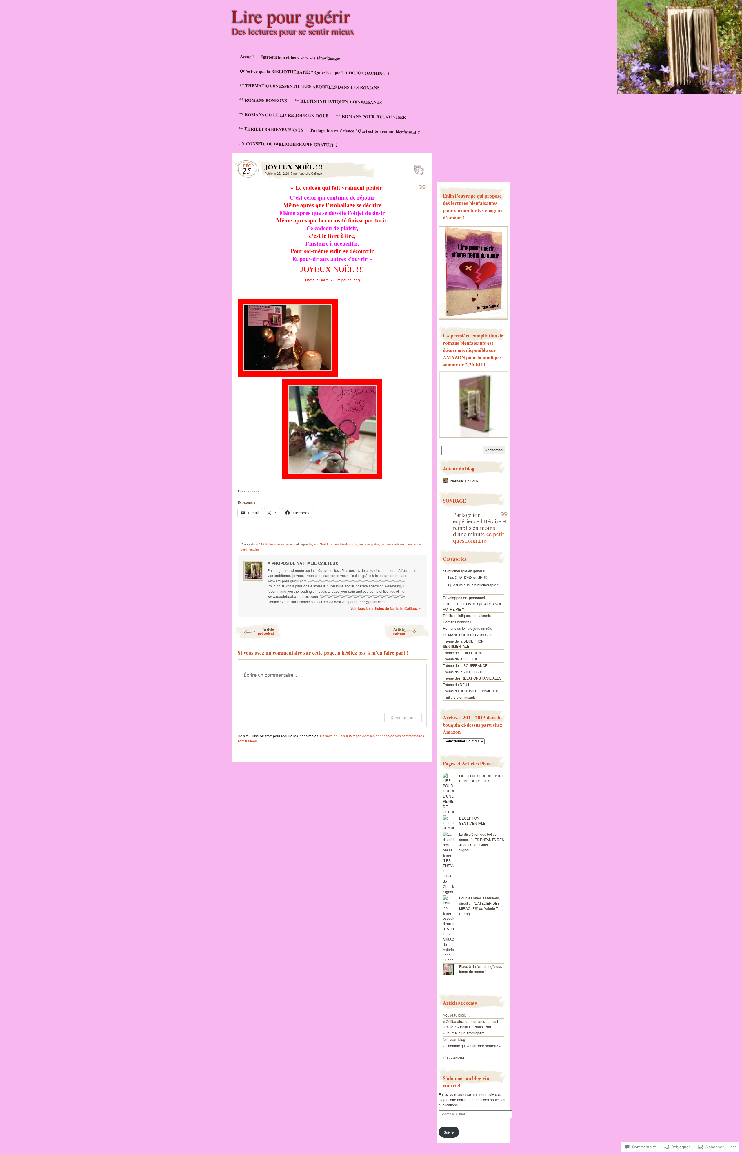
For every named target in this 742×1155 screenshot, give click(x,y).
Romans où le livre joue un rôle (467, 628)
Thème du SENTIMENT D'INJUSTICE (472, 690)
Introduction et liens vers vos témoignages (300, 57)
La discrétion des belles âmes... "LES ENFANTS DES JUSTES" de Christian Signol (481, 842)
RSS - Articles (454, 1057)
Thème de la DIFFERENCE (464, 652)
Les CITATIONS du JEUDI (468, 577)
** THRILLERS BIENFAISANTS (271, 129)
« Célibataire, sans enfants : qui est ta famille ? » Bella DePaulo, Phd (472, 1024)
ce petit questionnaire (478, 537)
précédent (266, 631)
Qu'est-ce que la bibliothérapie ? (473, 584)
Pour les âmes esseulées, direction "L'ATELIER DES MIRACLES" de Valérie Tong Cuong (481, 905)
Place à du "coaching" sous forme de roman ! (480, 969)
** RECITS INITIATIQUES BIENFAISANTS (338, 101)
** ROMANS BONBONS (263, 100)
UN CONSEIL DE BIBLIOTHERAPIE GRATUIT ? (288, 144)
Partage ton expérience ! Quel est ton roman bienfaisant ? (365, 131)
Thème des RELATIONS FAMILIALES (472, 678)
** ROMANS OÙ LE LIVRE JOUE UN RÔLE (283, 115)
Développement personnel (464, 597)
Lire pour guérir (291, 16)
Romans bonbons (457, 621)
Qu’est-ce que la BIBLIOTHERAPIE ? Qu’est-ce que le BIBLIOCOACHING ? (315, 71)
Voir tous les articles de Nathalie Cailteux (385, 608)
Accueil (246, 56)
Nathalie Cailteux (310, 173)
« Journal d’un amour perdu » (466, 1032)
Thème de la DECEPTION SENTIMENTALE (463, 643)
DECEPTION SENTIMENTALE (472, 820)
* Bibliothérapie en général (277, 544)
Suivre (449, 1132)
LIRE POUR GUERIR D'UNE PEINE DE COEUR (481, 778)
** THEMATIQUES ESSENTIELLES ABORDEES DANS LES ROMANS (309, 86)
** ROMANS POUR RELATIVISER (371, 116)
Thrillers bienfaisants (459, 697)
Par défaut (417, 168)
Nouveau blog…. (456, 1014)
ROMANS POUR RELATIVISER (467, 634)
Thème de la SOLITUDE (462, 658)
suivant (399, 631)
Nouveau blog (454, 1039)
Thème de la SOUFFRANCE (465, 665)
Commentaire (403, 717)
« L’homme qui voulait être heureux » (472, 1045)
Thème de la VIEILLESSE (463, 671)
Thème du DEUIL (456, 684)
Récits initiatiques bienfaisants (467, 615)
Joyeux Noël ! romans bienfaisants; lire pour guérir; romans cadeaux (356, 544)
